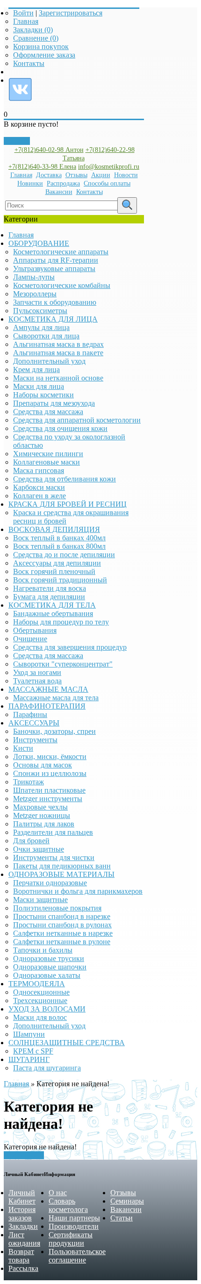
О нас (58, 1193)
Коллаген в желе (39, 496)
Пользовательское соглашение (77, 1256)
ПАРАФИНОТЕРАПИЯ (47, 706)
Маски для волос (40, 1017)
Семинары (127, 1201)
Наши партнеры (74, 1218)
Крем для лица (36, 369)
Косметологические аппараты (60, 252)
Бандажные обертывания (53, 613)
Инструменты (35, 740)
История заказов (22, 1213)
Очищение (30, 639)
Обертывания (35, 630)
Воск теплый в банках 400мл (59, 538)
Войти (23, 13)
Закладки (23, 1226)
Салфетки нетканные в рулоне (61, 942)
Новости (126, 175)
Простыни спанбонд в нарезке (61, 916)
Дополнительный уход (49, 361)
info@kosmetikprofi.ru (108, 166)
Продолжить (24, 1155)
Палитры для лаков (43, 824)
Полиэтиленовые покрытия (57, 908)
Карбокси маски (39, 487)
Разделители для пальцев (53, 832)
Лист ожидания (24, 1239)
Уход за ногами (37, 672)
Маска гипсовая (38, 470)
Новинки (30, 183)
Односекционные (41, 992)
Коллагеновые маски (46, 462)
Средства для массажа (48, 412)
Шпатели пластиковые (49, 790)
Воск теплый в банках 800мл (59, 546)
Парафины (30, 714)
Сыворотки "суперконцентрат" (63, 664)
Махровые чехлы (40, 807)
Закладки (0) (33, 30)
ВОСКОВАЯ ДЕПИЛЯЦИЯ (54, 529)
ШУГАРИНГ (29, 1059)
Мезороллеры (35, 294)
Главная (25, 21)
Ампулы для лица (41, 327)
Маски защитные (40, 900)
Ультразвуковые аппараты (54, 269)
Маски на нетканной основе (58, 378)
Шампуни (29, 1034)
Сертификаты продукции (71, 1239)
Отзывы (76, 175)
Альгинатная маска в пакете (58, 353)
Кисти (23, 748)
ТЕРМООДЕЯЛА (36, 984)
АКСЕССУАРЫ (33, 723)
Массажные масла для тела (56, 698)
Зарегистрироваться (70, 13)
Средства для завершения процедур (70, 647)
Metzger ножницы (41, 815)
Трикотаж (28, 782)
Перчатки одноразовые (50, 883)
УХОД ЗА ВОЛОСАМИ (47, 1009)
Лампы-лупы (34, 277)
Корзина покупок (41, 46)
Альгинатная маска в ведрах (58, 344)
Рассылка (23, 1268)
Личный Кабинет (22, 1197)
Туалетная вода (37, 681)
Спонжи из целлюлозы (49, 773)
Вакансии (58, 191)
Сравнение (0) (35, 38)
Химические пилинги (48, 454)
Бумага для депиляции (49, 597)
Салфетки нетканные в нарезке (63, 933)
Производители (74, 1226)
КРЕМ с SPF (33, 1051)
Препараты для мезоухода (54, 403)
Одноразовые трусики (48, 958)
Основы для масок (42, 765)
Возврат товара (21, 1256)
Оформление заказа (44, 55)
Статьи (121, 1218)
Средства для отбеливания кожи (64, 479)
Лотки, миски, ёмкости (49, 756)
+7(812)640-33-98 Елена (42, 166)
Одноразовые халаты (46, 975)
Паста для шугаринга (47, 1068)
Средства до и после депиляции (64, 555)
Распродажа (63, 183)
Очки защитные (38, 849)
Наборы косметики (43, 395)
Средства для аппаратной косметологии (77, 420)
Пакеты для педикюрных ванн (62, 866)
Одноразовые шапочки (49, 967)
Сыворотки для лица (46, 336)
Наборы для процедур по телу (61, 622)
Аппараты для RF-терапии (55, 260)
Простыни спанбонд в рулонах (62, 925)
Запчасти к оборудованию (54, 302)
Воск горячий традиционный (60, 580)
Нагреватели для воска (49, 588)
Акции (100, 175)
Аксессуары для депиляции (57, 563)
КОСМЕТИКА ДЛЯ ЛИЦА (53, 319)
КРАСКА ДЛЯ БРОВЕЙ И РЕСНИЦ (67, 504)
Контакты (28, 63)
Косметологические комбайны (61, 285)
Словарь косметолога (68, 1205)
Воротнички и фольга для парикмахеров (78, 891)
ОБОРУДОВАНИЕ (38, 243)
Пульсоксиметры (40, 311)
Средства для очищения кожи (60, 428)
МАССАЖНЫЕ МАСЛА (48, 689)
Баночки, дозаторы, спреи (54, 731)
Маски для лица (38, 386)
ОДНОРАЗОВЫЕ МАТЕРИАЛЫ (61, 874)
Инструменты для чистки (53, 857)
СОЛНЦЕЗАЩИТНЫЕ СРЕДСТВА (66, 1043)
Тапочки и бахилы (42, 950)
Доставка (49, 175)
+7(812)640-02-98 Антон (49, 149)
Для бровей (31, 841)
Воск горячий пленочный (54, 571)
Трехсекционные (40, 1000)
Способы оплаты (107, 183)
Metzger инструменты (47, 799)
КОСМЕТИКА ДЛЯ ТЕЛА (52, 605)
